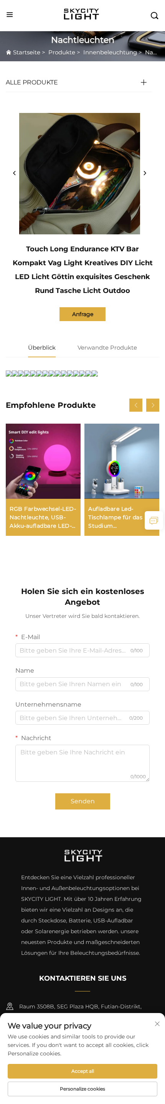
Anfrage (82, 314)
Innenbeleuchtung (110, 52)
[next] (145, 173)
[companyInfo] (83, 15)
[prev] (15, 173)
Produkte (61, 52)
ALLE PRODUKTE (32, 82)
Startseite (26, 52)
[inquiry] (154, 520)
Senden (83, 801)
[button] (135, 405)
